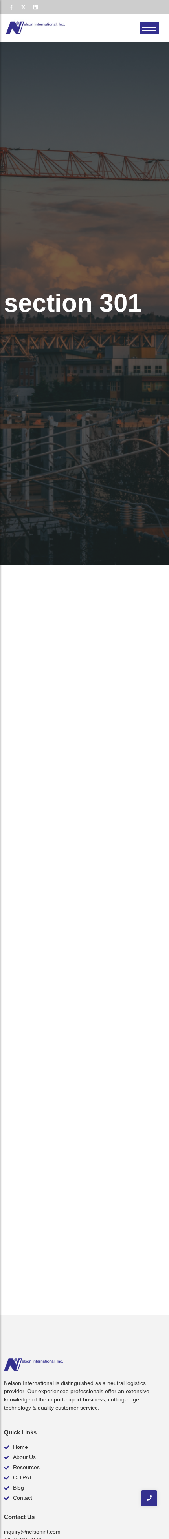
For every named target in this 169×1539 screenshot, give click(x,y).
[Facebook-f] (11, 7)
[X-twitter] (23, 7)
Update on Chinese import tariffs (73, 1224)
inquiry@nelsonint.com (32, 1531)
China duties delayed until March (73, 1050)
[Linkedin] (35, 7)
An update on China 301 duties (69, 695)
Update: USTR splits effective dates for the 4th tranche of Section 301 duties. (78, 873)
